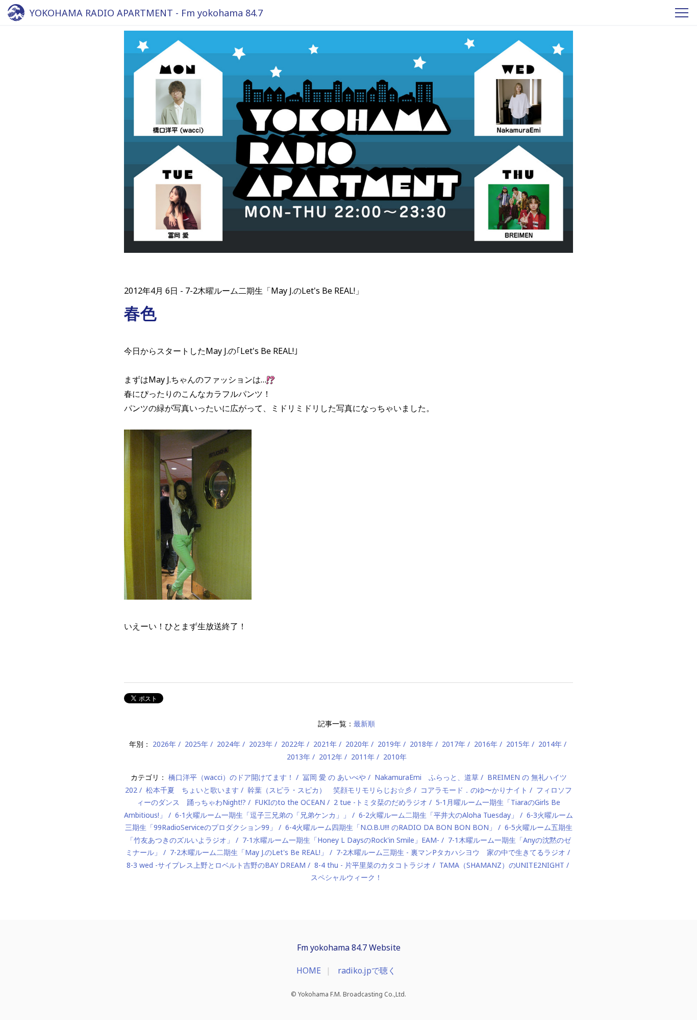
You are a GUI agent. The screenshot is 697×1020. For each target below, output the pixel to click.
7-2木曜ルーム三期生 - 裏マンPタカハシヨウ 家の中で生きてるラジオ (450, 852)
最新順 (364, 723)
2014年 (550, 744)
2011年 (363, 757)
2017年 (453, 744)
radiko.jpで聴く (367, 970)
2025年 (196, 744)
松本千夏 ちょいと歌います (192, 790)
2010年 (395, 757)
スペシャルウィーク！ (346, 877)
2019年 (389, 744)
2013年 (298, 757)
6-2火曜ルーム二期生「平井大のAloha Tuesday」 (438, 815)
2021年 (325, 744)
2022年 (293, 744)
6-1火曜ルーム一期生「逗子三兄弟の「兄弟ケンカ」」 (262, 815)
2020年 (357, 744)
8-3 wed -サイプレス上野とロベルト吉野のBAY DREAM (216, 865)
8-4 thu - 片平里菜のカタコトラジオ (372, 865)
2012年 (330, 757)
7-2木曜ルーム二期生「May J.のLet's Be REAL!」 (249, 852)
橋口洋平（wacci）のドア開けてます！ (231, 777)
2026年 (164, 744)
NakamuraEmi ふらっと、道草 (427, 777)
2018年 (421, 744)
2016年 (485, 744)
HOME (308, 970)
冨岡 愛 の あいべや (334, 777)
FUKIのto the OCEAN (290, 802)
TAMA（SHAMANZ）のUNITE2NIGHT (501, 865)
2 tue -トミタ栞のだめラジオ (380, 802)
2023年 (260, 744)
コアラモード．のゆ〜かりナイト (474, 790)
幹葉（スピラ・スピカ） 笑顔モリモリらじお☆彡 (329, 790)
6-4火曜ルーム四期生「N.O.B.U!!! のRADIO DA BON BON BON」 (390, 827)
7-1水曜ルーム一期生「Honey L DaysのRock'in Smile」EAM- (340, 840)
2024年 (228, 744)
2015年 (518, 744)
